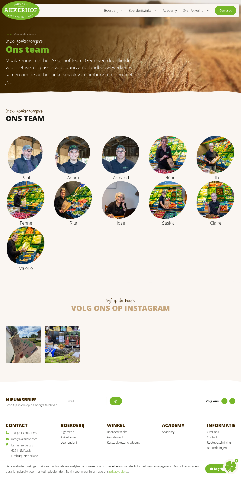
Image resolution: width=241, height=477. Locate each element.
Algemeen (67, 432)
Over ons (213, 432)
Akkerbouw (68, 437)
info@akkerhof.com (24, 439)
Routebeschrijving (219, 442)
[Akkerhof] (21, 10)
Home (9, 33)
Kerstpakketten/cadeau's (123, 442)
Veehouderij (69, 442)
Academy (170, 10)
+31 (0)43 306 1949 (24, 433)
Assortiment (115, 437)
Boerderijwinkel (117, 432)
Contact (226, 10)
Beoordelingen (217, 448)
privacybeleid (118, 471)
